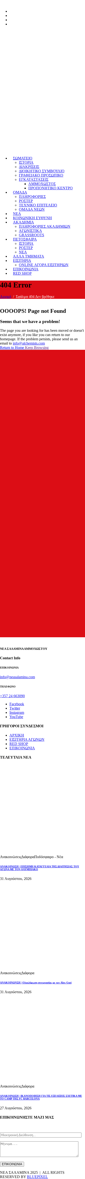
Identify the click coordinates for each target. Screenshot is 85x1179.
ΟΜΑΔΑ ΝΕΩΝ (32, 209)
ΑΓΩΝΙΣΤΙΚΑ (30, 231)
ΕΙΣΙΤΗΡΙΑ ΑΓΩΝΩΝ (26, 739)
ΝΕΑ (17, 214)
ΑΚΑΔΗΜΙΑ (23, 222)
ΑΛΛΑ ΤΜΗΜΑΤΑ (28, 256)
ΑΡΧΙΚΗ (16, 735)
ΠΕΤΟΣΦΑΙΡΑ (25, 239)
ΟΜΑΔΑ (20, 192)
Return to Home (12, 348)
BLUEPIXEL (37, 1177)
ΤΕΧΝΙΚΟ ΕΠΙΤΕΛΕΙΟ (38, 205)
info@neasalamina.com (17, 677)
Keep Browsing (37, 348)
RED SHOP (22, 273)
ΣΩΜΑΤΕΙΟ (22, 158)
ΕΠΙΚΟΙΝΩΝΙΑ (25, 269)
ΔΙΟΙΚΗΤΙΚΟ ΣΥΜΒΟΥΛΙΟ (41, 171)
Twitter (14, 708)
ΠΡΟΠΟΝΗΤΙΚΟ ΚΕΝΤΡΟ (50, 188)
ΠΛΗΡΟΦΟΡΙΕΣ (32, 197)
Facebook (16, 704)
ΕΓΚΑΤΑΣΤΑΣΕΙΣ (33, 180)
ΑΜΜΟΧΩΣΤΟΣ (42, 184)
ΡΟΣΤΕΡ (26, 201)
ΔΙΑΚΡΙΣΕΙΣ (29, 167)
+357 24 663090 (12, 696)
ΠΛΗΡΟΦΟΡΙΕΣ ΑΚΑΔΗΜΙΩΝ (44, 226)
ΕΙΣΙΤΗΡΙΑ (22, 261)
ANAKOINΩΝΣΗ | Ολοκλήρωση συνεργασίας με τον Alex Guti (36, 982)
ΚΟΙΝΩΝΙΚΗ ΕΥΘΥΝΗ (32, 218)
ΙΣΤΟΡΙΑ (26, 162)
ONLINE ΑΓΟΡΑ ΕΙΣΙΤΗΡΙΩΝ (43, 265)
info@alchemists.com (29, 343)
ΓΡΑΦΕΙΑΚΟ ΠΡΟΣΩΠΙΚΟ (41, 175)
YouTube (16, 717)
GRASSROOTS (31, 235)
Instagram (16, 712)
